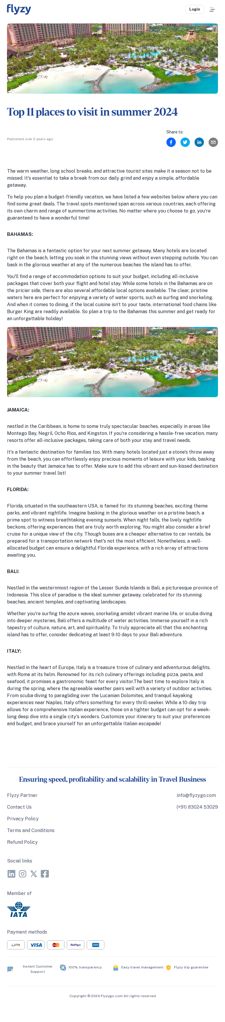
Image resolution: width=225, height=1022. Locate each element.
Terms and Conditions (30, 830)
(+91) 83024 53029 (197, 807)
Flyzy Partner (22, 795)
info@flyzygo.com (196, 795)
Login (194, 9)
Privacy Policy (23, 819)
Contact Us (19, 807)
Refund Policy (22, 842)
